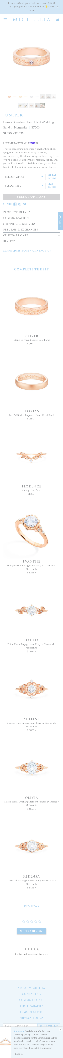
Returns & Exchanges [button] (20, 230)
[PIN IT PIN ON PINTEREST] (19, 204)
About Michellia (31, 988)
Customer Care (31, 1000)
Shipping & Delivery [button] (19, 224)
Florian (31, 411)
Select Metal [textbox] (14, 177)
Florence (31, 486)
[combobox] (24, 177)
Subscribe (48, 1026)
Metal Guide (52, 177)
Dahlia (31, 640)
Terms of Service (31, 1012)
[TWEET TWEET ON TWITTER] (24, 204)
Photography (31, 1006)
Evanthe (31, 561)
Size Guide (52, 186)
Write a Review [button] (31, 931)
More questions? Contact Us (27, 251)
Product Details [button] (17, 212)
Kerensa (31, 876)
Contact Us (31, 994)
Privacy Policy (31, 1018)
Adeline (31, 719)
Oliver (31, 336)
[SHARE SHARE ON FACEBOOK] (15, 204)
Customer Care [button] (15, 235)
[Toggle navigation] (5, 19)
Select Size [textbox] (13, 186)
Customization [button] (16, 218)
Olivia (31, 797)
